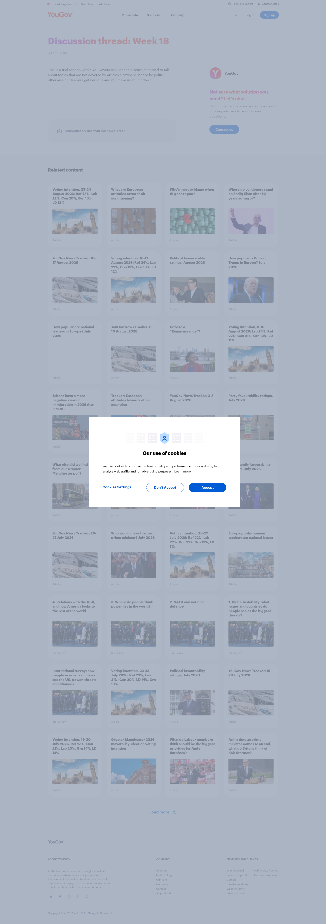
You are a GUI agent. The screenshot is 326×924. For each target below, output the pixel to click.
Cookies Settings (117, 487)
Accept (207, 487)
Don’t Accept (165, 487)
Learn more (182, 471)
